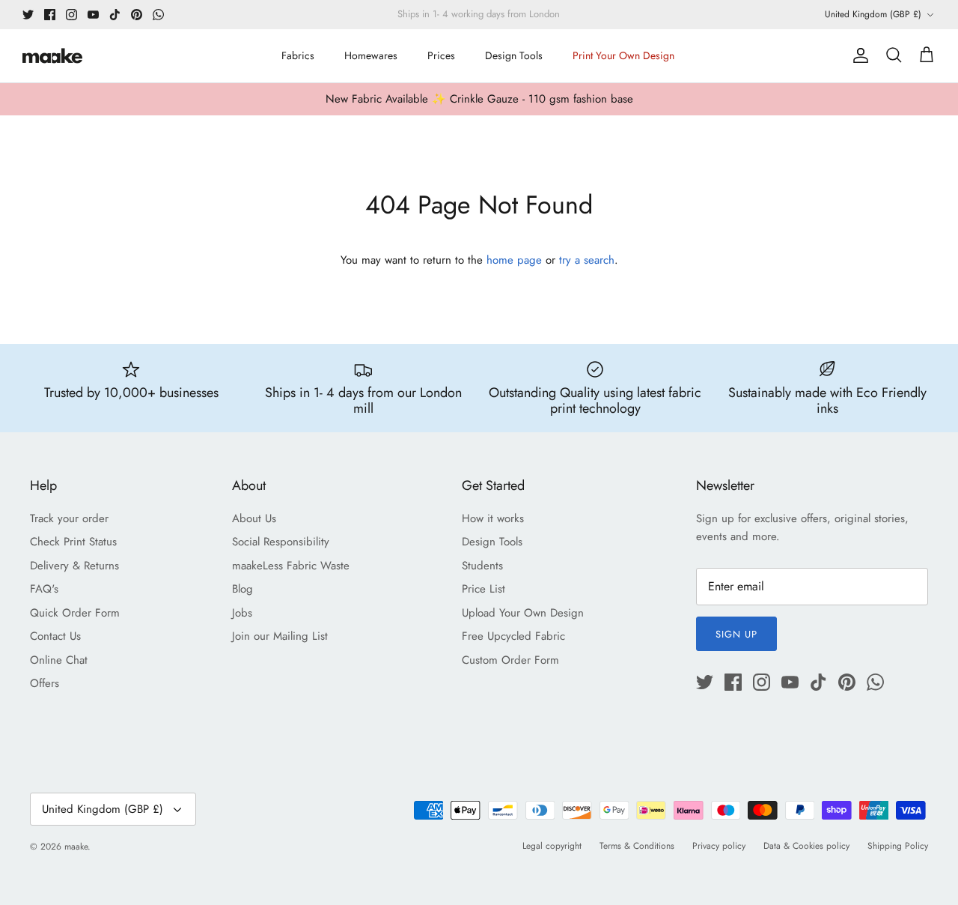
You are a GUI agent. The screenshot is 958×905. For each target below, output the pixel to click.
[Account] (858, 55)
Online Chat (59, 660)
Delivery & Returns (74, 565)
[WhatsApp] (158, 14)
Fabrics (297, 55)
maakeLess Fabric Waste (291, 565)
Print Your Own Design (623, 55)
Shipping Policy (897, 846)
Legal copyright (552, 846)
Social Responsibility (280, 541)
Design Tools (514, 55)
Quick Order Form (75, 613)
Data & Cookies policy (806, 846)
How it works (493, 518)
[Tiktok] (114, 14)
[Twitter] (28, 14)
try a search (586, 260)
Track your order (69, 518)
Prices (441, 55)
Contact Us (55, 636)
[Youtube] (93, 14)
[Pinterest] (136, 14)
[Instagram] (71, 14)
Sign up (736, 634)
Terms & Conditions (636, 846)
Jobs (242, 613)
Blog (242, 589)
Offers (44, 683)
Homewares (370, 55)
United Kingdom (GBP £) (873, 14)
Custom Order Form (510, 660)
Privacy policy (718, 846)
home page (514, 260)
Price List (483, 589)
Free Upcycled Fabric (513, 636)
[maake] (52, 55)
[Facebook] (49, 14)
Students (482, 565)
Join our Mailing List (280, 636)
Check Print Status (73, 541)
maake (76, 846)
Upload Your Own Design (523, 613)
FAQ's (44, 589)
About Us (254, 518)
